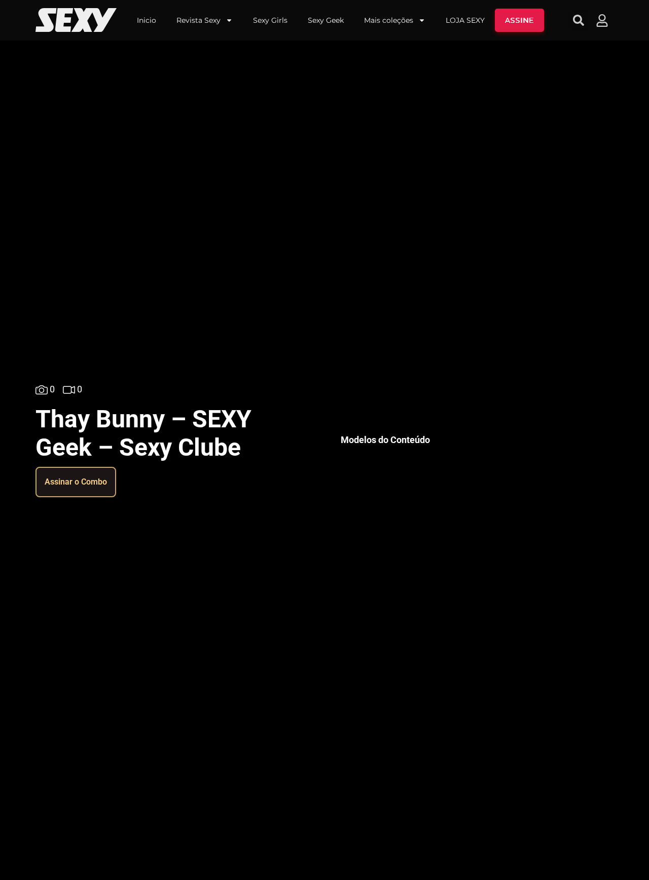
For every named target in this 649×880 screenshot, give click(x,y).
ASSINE (519, 20)
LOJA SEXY (465, 20)
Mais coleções (388, 20)
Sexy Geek (326, 20)
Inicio (146, 20)
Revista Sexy (198, 20)
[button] (578, 20)
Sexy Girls (270, 20)
